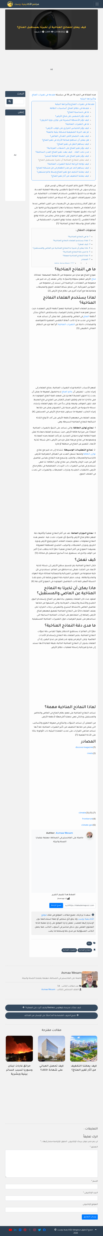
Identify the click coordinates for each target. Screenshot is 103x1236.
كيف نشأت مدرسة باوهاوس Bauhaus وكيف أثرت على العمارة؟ (53, 1008)
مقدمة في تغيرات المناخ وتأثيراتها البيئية (74, 104)
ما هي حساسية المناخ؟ (78, 112)
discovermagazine (84, 747)
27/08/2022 (60, 32)
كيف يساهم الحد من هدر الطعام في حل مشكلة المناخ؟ (62, 168)
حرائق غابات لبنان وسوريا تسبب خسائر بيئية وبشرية (19, 1070)
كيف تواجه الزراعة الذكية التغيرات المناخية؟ (68, 164)
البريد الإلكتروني (90, 1193)
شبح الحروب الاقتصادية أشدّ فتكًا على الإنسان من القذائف (50, 1016)
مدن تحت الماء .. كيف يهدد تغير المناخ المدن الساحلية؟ (62, 152)
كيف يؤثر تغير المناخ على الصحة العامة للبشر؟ (67, 156)
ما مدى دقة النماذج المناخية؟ (75, 252)
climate (82, 813)
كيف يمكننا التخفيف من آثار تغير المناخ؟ (70, 176)
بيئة (89, 943)
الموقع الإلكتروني (90, 1204)
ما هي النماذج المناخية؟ (78, 237)
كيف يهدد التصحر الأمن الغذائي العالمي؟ (69, 136)
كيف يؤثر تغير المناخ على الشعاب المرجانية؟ (68, 148)
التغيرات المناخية (66, 325)
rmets (90, 753)
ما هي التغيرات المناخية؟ (77, 124)
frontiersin (87, 819)
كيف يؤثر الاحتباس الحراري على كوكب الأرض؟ (67, 128)
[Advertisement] (51, 70)
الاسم (94, 1181)
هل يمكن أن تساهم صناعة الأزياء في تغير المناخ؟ (65, 140)
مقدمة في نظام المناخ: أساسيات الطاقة (69, 108)
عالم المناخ (67, 392)
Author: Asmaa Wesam (62, 263)
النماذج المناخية (85, 950)
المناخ (86, 317)
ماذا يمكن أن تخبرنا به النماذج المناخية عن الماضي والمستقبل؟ (60, 248)
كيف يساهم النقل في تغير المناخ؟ (73, 144)
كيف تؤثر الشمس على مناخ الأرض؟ (72, 116)
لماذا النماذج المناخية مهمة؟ (75, 256)
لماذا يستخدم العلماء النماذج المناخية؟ (70, 241)
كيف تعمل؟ (83, 245)
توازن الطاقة (89, 454)
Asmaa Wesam (64, 833)
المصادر (84, 260)
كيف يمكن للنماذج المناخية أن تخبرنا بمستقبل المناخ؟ (51, 27)
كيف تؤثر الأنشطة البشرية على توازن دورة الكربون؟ (64, 120)
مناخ (94, 279)
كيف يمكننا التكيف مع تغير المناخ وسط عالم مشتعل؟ (63, 172)
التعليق (94, 1147)
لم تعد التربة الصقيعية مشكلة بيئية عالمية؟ (67, 132)
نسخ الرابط (55, 905)
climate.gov (87, 825)
